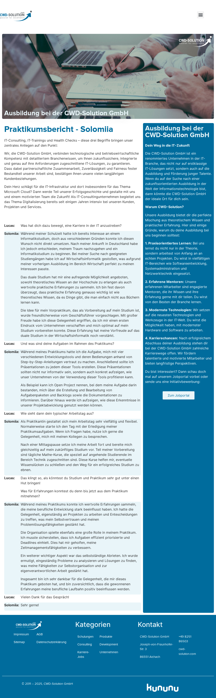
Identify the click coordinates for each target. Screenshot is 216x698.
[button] (200, 14)
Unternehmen (109, 652)
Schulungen (85, 636)
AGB (39, 634)
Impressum (21, 634)
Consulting (84, 644)
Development (109, 644)
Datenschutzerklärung (51, 642)
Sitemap (19, 642)
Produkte (106, 636)
